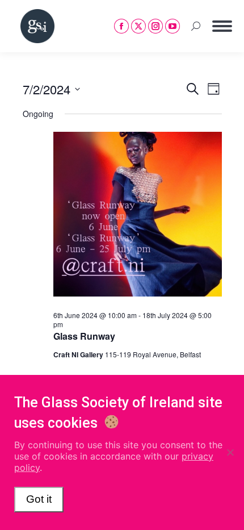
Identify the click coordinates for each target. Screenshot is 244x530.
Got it (39, 499)
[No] (229, 452)
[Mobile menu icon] (222, 26)
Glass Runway (84, 336)
